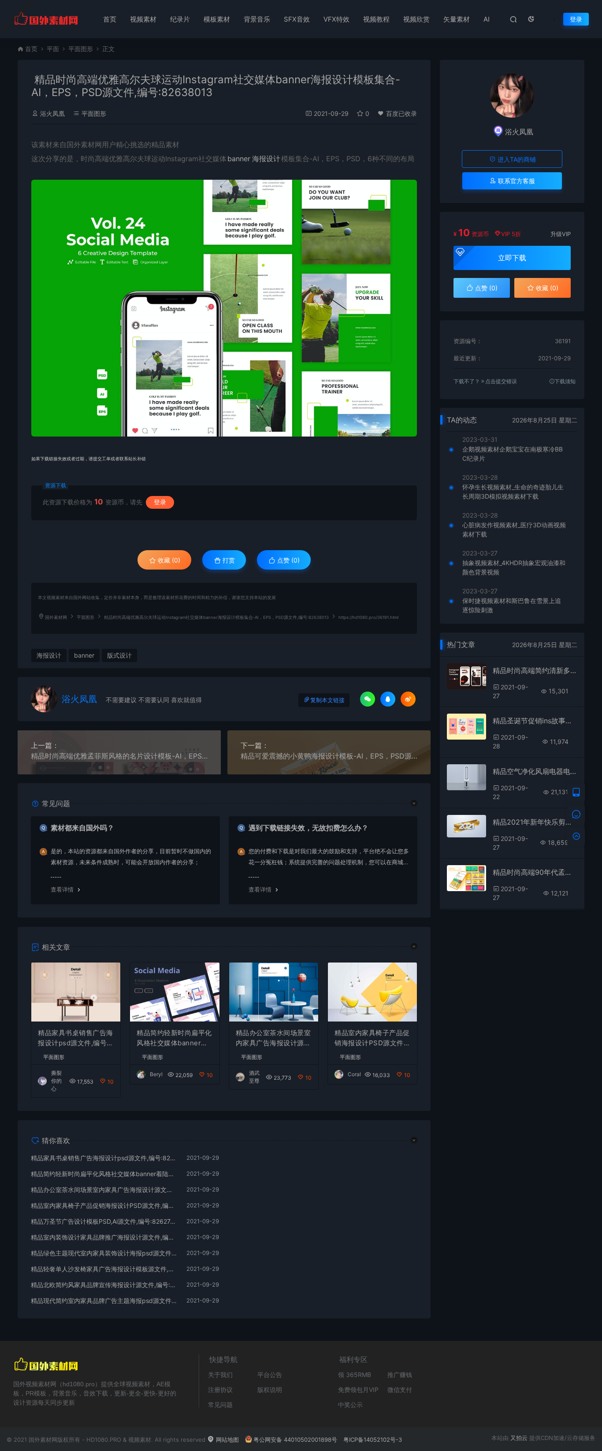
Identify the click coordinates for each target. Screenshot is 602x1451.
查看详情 (62, 889)
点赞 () (287, 560)
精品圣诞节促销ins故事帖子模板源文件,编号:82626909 (535, 720)
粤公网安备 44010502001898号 (295, 1439)
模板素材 (217, 19)
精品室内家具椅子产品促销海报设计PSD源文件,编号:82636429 (372, 1038)
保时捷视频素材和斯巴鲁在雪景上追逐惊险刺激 (511, 605)
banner (238, 158)
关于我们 (220, 1374)
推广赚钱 (399, 1374)
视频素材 (143, 19)
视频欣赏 (416, 19)
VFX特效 (336, 19)
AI (486, 19)
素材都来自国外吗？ (82, 827)
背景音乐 (257, 19)
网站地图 (226, 1439)
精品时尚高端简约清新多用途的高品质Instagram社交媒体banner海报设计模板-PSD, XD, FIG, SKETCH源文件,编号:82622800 (535, 670)
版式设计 (119, 655)
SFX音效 (297, 19)
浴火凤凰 (52, 113)
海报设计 (266, 158)
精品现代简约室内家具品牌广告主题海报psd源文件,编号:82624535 (104, 1300)
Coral (354, 1074)
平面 (53, 48)
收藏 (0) (168, 560)
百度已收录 (401, 113)
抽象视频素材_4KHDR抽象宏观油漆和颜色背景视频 (513, 567)
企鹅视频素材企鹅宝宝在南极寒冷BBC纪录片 (512, 453)
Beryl (156, 1074)
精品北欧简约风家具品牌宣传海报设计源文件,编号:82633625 (104, 1284)
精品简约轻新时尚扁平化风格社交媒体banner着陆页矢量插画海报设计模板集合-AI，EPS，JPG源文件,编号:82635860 (174, 1038)
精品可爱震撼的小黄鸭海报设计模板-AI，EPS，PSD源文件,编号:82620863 (329, 755)
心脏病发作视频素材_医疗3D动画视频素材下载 (514, 529)
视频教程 (376, 19)
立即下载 (512, 257)
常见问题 (220, 1404)
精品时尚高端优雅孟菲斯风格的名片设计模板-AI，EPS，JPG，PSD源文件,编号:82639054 (119, 755)
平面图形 (80, 48)
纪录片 (180, 19)
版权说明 (269, 1389)
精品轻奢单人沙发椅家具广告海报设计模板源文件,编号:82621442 (104, 1269)
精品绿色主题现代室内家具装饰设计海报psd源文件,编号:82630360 (104, 1253)
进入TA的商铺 (516, 159)
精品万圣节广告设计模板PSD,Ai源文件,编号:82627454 (104, 1221)
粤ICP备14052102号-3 (372, 1439)
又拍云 (519, 1437)
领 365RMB (354, 1374)
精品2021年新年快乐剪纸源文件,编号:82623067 (535, 822)
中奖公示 (350, 1404)
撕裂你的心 (56, 1081)
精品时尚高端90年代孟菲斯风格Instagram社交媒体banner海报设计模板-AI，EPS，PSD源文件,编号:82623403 (535, 872)
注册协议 (220, 1389)
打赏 (228, 560)
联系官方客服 (515, 181)
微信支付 (399, 1389)
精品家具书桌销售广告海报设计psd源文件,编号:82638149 (75, 1038)
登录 (576, 19)
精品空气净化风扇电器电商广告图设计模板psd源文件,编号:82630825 (535, 771)
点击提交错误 (501, 381)
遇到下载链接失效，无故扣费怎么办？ (308, 827)
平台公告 (269, 1374)
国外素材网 (56, 617)
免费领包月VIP (358, 1389)
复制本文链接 (327, 700)
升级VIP (560, 233)
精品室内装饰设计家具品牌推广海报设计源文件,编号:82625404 (104, 1237)
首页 (109, 19)
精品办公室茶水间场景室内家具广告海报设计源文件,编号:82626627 (273, 1038)
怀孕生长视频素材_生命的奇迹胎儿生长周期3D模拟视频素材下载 (513, 491)
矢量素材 (456, 19)
